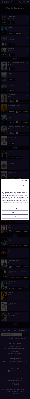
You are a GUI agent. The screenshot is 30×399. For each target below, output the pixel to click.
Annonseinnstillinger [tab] (19, 185)
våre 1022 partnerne (9, 192)
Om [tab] (28, 185)
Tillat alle (15, 208)
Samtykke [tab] (4, 185)
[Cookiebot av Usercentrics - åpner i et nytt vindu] (22, 181)
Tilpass (14, 212)
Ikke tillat (15, 216)
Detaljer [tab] (10, 185)
